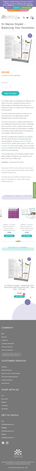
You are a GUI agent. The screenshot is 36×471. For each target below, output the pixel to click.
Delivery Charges (7, 370)
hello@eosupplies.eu (8, 424)
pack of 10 (7, 146)
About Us (4, 337)
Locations (24, 10)
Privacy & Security (7, 347)
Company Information (8, 343)
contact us (10, 5)
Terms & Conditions (7, 350)
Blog (3, 333)
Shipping (4, 367)
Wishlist (4, 402)
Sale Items (5, 405)
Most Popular (5, 383)
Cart (3, 395)
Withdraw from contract (11, 354)
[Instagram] (7, 442)
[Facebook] (3, 442)
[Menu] (19, 18)
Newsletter (5, 409)
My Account (5, 399)
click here (30, 5)
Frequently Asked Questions (10, 376)
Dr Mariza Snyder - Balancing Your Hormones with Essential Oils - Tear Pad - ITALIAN (19, 287)
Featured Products (7, 380)
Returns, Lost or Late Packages (11, 373)
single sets (30, 143)
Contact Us (5, 340)
